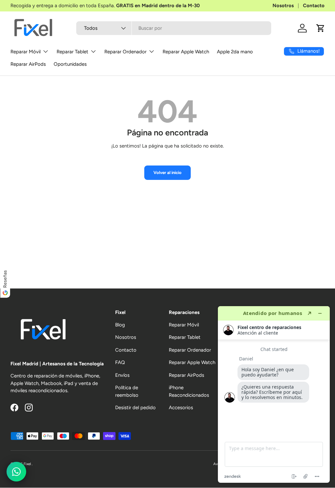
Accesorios (181, 407)
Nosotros (283, 6)
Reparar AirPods (28, 64)
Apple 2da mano (235, 52)
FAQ (120, 362)
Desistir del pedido (135, 407)
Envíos (122, 375)
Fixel (28, 464)
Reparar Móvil (184, 325)
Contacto (314, 6)
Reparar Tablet (185, 337)
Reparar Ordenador (190, 350)
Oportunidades (70, 64)
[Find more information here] (274, 394)
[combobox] (174, 28)
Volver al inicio (167, 172)
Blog (120, 325)
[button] (320, 28)
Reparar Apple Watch (186, 52)
